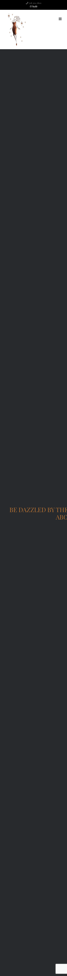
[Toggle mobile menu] (60, 19)
